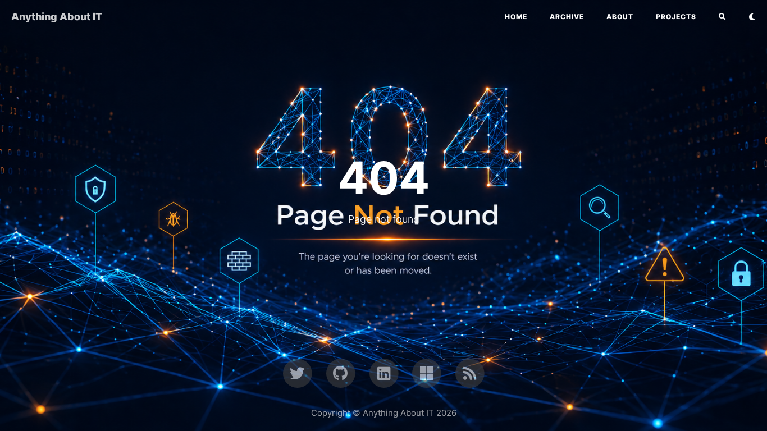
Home (516, 16)
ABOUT (619, 16)
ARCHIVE (567, 16)
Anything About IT (56, 16)
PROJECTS (676, 16)
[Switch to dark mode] (752, 17)
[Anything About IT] (469, 372)
